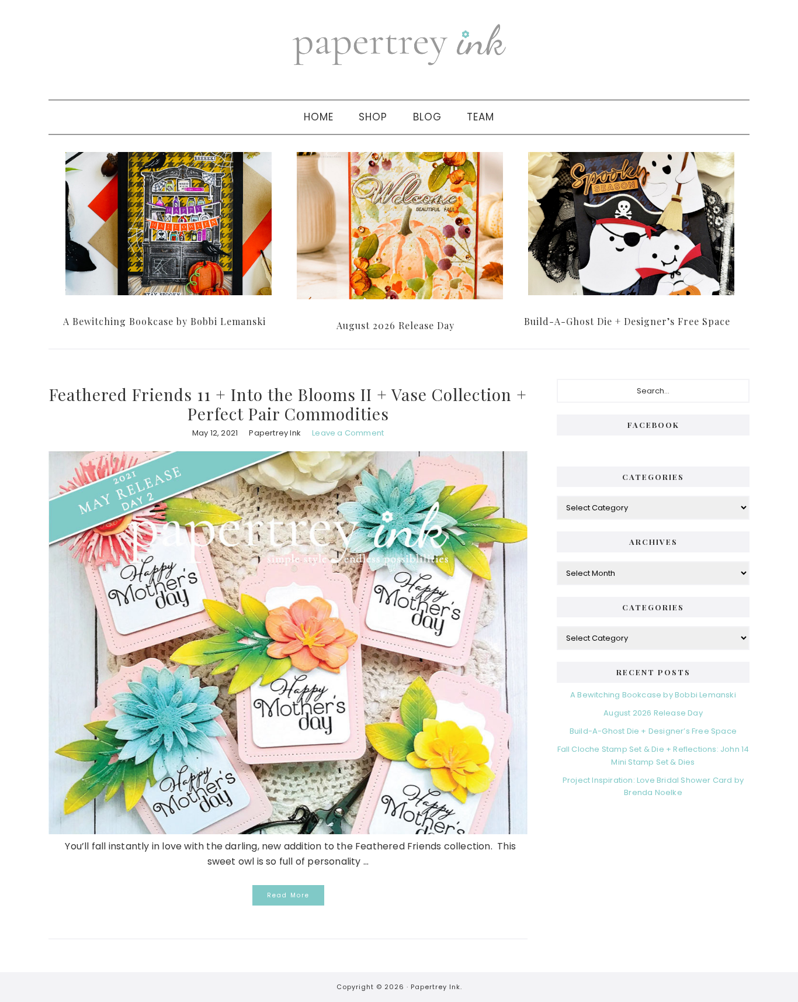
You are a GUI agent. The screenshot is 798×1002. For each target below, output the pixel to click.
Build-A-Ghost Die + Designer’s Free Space (627, 321)
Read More (288, 895)
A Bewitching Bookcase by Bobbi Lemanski (164, 321)
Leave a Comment (348, 432)
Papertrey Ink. (436, 986)
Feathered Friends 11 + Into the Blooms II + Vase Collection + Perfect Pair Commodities (288, 404)
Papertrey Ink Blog (399, 44)
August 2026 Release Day (395, 325)
